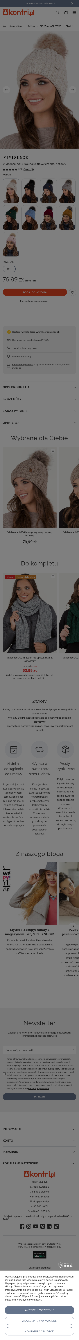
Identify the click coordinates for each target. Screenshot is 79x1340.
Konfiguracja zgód (39, 1331)
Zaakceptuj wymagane (39, 1320)
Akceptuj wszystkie (39, 1310)
